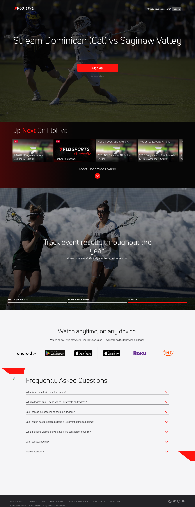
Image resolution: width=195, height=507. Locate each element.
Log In (177, 8)
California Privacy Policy (78, 501)
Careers (33, 501)
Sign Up (97, 68)
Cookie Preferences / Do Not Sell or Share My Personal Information (37, 506)
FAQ (43, 501)
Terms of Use (115, 501)
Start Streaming (33, 153)
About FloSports (56, 501)
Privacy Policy (99, 501)
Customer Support (17, 501)
